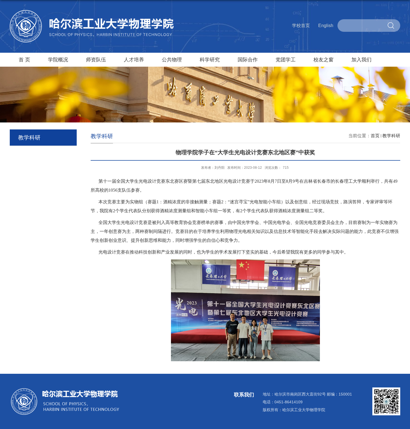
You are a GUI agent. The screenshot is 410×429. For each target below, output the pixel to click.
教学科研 (391, 135)
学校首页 (301, 25)
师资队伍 (96, 59)
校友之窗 (323, 59)
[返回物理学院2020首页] (92, 12)
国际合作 (248, 59)
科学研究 (210, 59)
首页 (375, 135)
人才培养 (134, 59)
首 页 (24, 59)
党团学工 (286, 59)
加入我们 (361, 59)
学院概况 (58, 59)
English (325, 25)
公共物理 (172, 59)
